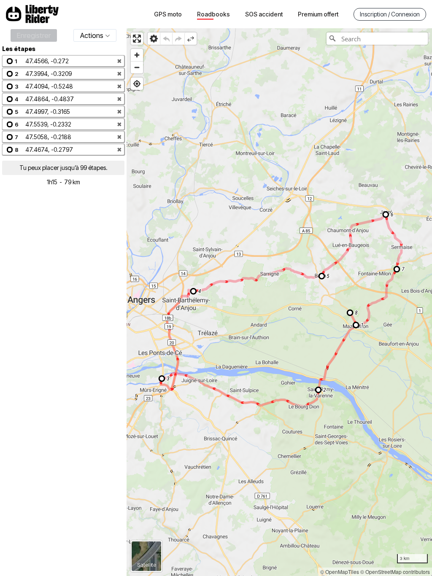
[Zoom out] (137, 67)
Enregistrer (34, 35)
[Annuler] (166, 38)
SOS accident (264, 14)
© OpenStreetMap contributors (395, 571)
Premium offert (318, 14)
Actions (91, 35)
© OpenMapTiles (339, 571)
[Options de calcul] (154, 38)
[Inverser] (190, 38)
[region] (279, 302)
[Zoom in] (137, 55)
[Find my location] (137, 84)
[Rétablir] (178, 38)
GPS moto (168, 14)
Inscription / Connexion (390, 14)
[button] (63, 61)
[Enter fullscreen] (137, 38)
